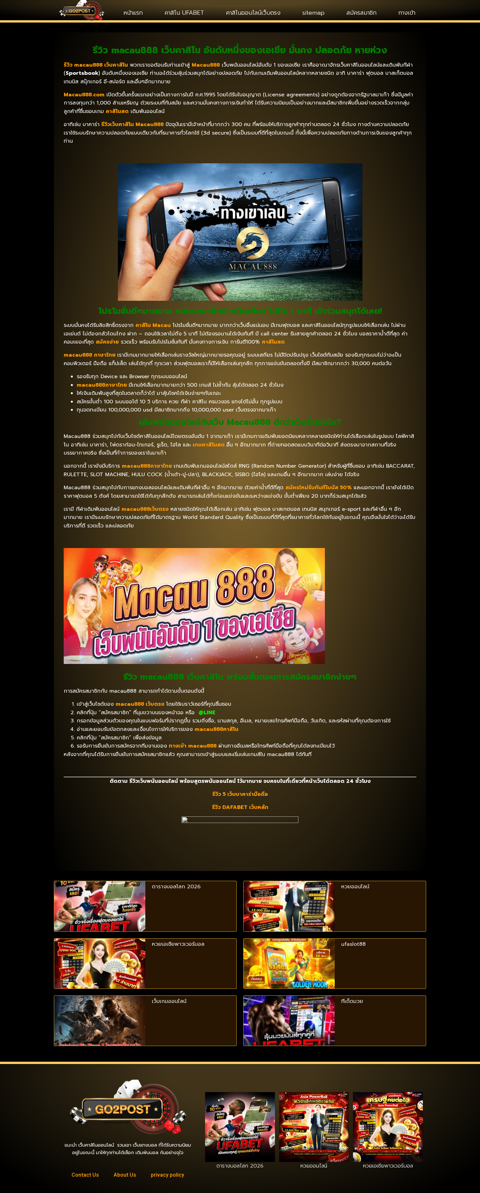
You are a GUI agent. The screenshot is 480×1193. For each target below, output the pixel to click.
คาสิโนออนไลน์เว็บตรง (253, 12)
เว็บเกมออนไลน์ (169, 1001)
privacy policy (167, 1175)
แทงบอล (178, 1072)
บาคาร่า (131, 1072)
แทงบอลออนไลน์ (103, 1072)
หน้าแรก (133, 12)
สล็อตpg (63, 1094)
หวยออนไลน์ (355, 887)
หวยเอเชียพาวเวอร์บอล (178, 944)
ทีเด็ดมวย (352, 1001)
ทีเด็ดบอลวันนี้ (68, 1072)
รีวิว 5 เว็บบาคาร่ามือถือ (240, 794)
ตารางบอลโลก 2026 (176, 887)
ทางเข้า (406, 12)
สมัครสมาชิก (361, 12)
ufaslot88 (353, 944)
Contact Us (85, 1175)
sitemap (313, 12)
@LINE (207, 713)
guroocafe (154, 1072)
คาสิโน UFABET (184, 12)
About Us (125, 1175)
